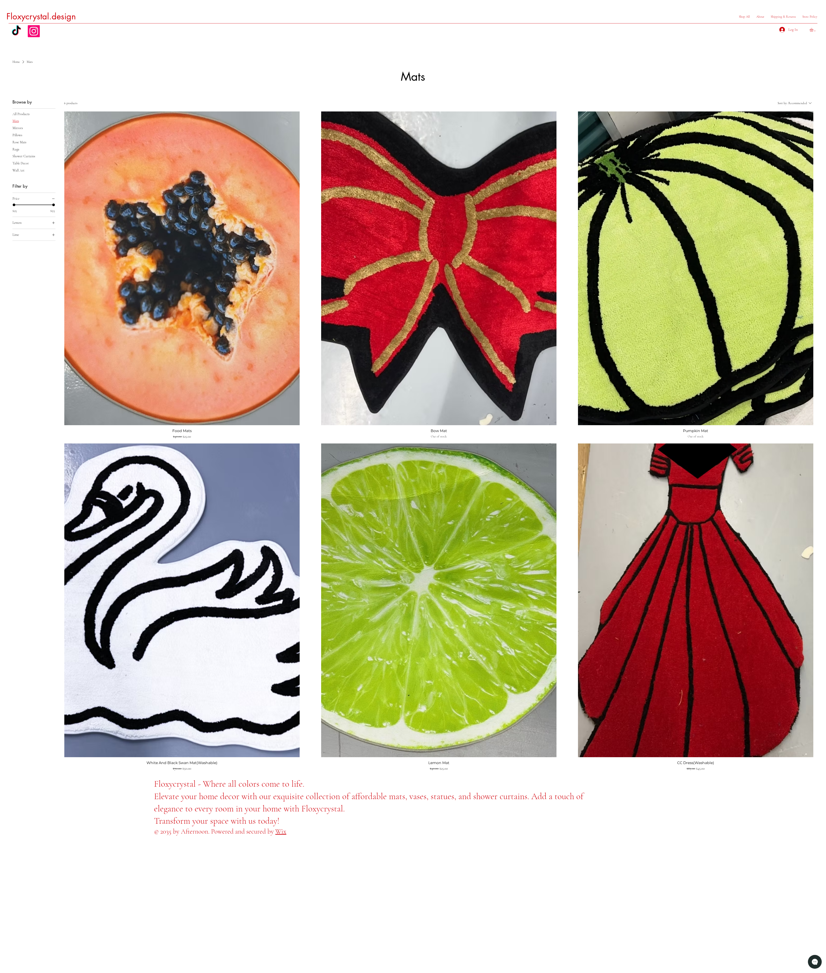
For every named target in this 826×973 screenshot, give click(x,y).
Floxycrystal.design (41, 16)
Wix (280, 831)
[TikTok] (16, 31)
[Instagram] (34, 31)
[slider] (14, 204)
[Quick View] (182, 268)
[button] (814, 30)
